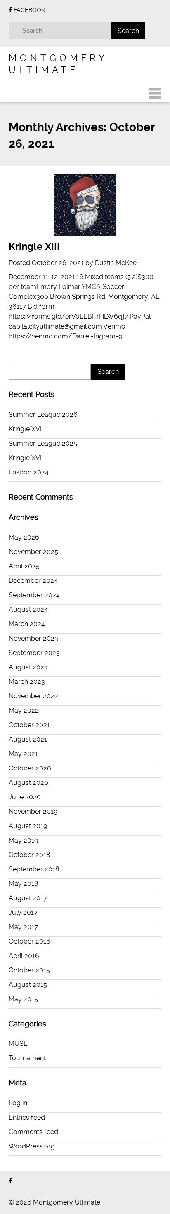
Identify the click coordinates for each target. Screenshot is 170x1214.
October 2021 (29, 725)
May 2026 (24, 537)
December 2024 (33, 581)
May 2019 (23, 840)
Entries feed (27, 1117)
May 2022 (24, 710)
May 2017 (23, 927)
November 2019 (33, 811)
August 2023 (28, 667)
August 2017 (28, 898)
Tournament (27, 1058)
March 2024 (27, 624)
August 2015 (28, 985)
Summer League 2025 (43, 443)
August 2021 (28, 739)
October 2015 (29, 970)
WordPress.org (32, 1146)
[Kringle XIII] (85, 205)
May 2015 (23, 999)
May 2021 (23, 754)
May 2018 (23, 884)
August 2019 (28, 826)
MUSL (18, 1043)
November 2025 (33, 552)
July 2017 (23, 912)
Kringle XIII (34, 246)
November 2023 (33, 638)
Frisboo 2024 (29, 472)
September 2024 (34, 595)
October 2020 (30, 768)
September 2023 (34, 653)
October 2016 (29, 941)
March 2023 (27, 682)
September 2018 (34, 869)
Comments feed (33, 1132)
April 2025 (24, 566)
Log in (18, 1103)
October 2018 (29, 855)
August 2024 (28, 609)
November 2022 (33, 696)
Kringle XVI (25, 429)
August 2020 (28, 783)
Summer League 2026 (43, 414)
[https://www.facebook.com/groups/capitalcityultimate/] (10, 1180)
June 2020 (25, 797)
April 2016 (24, 956)
